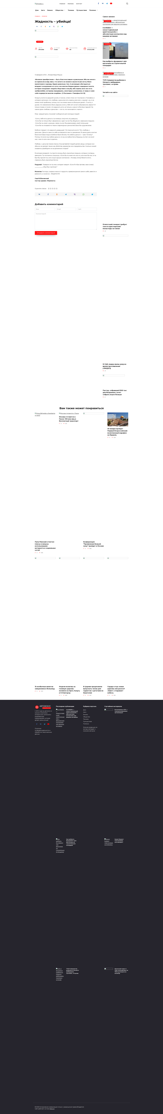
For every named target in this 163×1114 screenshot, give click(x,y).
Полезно (92, 10)
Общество (59, 10)
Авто (43, 10)
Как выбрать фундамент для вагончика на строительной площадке (114, 63)
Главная (62, 3)
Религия (39, 41)
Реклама (71, 3)
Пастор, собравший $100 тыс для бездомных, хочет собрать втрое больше (115, 392)
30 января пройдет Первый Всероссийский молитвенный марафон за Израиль (117, 432)
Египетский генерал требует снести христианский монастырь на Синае (115, 226)
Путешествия (81, 10)
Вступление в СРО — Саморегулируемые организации (121, 711)
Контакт (79, 3)
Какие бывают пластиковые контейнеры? (119, 840)
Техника (71, 10)
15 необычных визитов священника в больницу (45, 688)
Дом (37, 10)
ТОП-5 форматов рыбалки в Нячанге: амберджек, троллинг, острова (114, 82)
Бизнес (50, 10)
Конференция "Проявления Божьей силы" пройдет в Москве (93, 544)
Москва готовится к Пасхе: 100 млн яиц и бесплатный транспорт (68, 419)
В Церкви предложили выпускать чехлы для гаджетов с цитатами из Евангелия (93, 690)
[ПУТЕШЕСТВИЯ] (115, 76)
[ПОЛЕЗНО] (115, 24)
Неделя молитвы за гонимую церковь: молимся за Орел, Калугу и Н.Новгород (69, 690)
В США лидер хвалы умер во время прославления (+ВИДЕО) (114, 366)
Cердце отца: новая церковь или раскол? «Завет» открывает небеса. (116, 690)
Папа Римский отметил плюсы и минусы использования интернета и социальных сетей (45, 546)
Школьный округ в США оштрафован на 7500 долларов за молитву (121, 971)
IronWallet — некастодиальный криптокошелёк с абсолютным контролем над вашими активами (114, 32)
